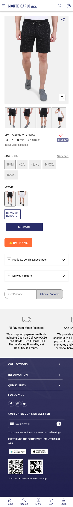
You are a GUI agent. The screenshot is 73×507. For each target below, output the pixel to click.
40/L (22, 164)
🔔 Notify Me (18, 242)
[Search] (62, 6)
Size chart (63, 156)
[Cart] (68, 5)
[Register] (59, 423)
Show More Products (12, 214)
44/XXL (49, 164)
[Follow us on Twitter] (24, 404)
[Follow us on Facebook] (11, 404)
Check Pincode (49, 294)
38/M (10, 164)
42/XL (35, 164)
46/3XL (11, 175)
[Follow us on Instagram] (18, 404)
